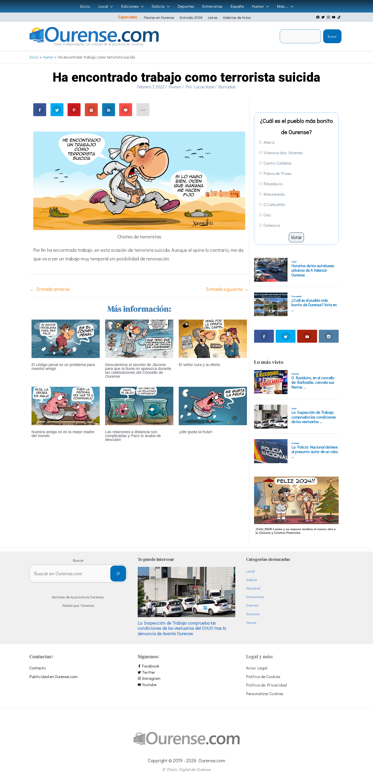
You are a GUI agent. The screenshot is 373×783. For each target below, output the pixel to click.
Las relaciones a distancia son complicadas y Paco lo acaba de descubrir (133, 436)
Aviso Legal (256, 667)
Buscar (332, 36)
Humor (175, 86)
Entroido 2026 (191, 17)
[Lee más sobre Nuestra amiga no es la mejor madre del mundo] (66, 405)
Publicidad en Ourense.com (53, 676)
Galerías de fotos (237, 17)
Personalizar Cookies (264, 693)
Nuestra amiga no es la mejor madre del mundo (63, 434)
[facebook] (318, 17)
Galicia (251, 579)
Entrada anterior (50, 289)
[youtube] (334, 17)
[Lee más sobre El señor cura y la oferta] (213, 338)
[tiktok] (339, 17)
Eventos (252, 605)
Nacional (253, 588)
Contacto (37, 667)
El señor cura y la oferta (199, 365)
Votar (296, 237)
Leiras (213, 17)
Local (250, 571)
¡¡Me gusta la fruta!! (195, 432)
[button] (110, 6)
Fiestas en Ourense (159, 17)
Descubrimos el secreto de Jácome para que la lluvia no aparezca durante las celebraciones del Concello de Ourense (138, 371)
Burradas (226, 86)
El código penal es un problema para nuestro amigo (63, 367)
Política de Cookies (263, 676)
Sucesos (253, 613)
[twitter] (323, 17)
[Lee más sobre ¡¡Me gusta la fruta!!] (213, 405)
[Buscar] (118, 574)
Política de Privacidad (266, 685)
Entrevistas (255, 596)
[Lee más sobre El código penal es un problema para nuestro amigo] (66, 338)
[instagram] (329, 17)
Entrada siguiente (227, 289)
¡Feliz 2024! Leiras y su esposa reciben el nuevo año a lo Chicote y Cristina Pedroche (296, 530)
